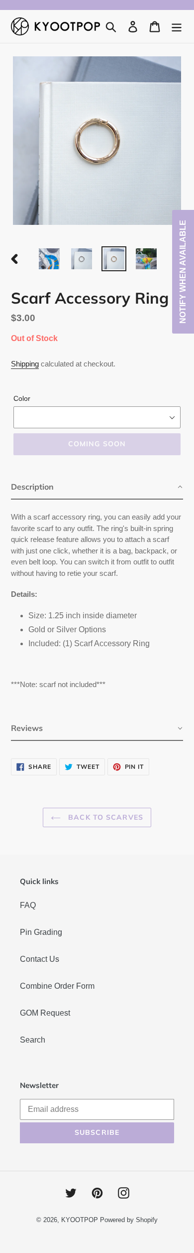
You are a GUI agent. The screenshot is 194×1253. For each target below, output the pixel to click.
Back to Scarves (104, 817)
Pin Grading (41, 932)
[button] (97, 487)
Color (21, 398)
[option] (49, 259)
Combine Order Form (57, 986)
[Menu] (177, 26)
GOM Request (45, 1013)
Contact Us (39, 959)
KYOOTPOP (79, 1220)
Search (32, 1040)
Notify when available (183, 272)
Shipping (25, 363)
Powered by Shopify (129, 1220)
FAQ (28, 905)
